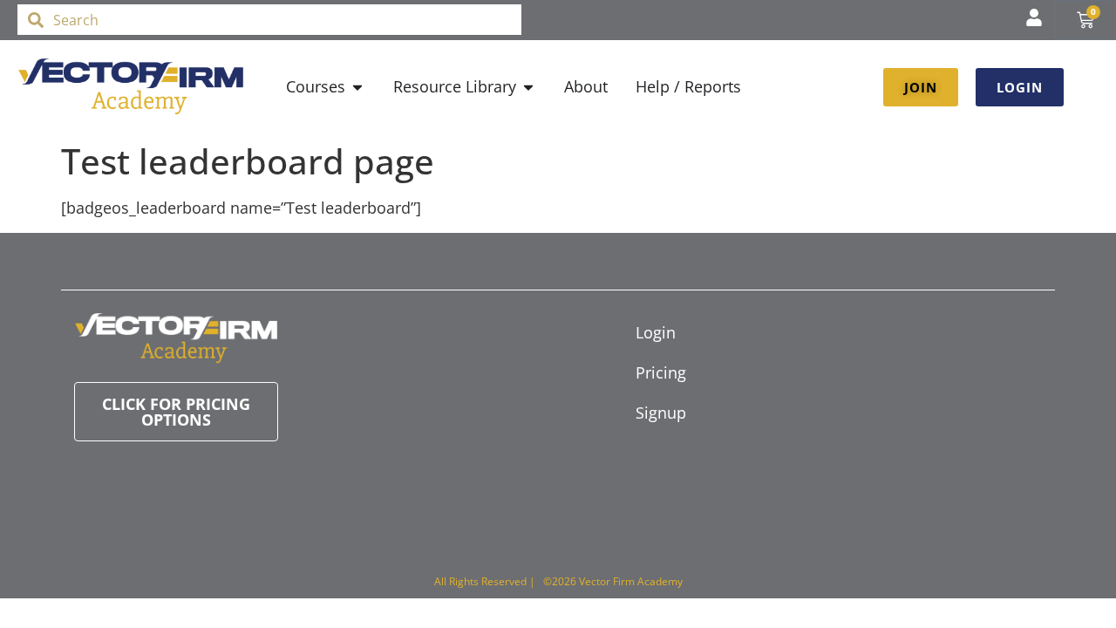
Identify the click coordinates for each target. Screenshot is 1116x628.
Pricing (661, 372)
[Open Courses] (357, 87)
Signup (661, 412)
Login (656, 332)
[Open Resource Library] (528, 87)
